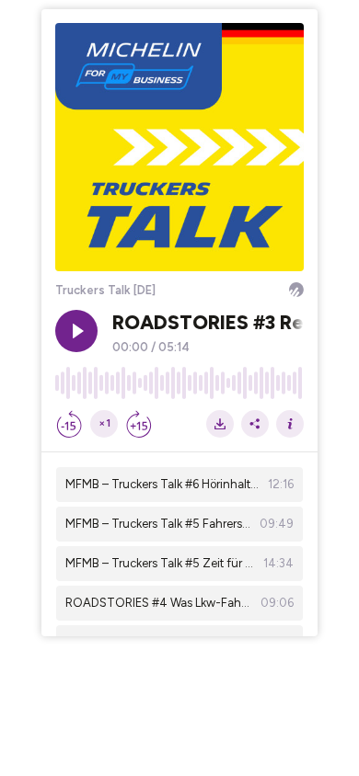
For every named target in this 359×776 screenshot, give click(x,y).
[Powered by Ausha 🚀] (296, 289)
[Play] (76, 331)
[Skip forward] (139, 424)
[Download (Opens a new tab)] (220, 424)
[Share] (255, 424)
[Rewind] (69, 424)
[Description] (290, 424)
